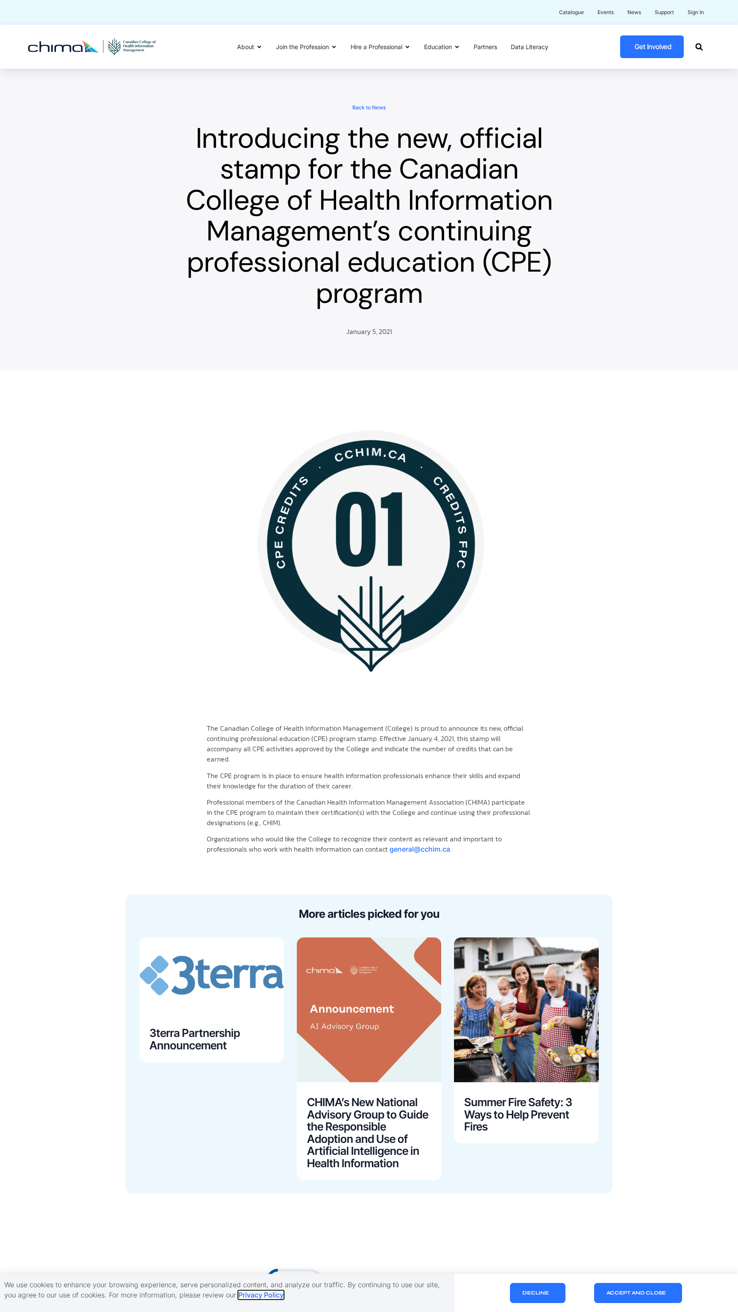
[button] (698, 46)
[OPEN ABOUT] (259, 46)
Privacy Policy (261, 1295)
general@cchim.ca (420, 849)
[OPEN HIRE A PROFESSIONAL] (407, 46)
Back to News (369, 107)
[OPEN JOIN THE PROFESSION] (334, 46)
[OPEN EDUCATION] (457, 46)
